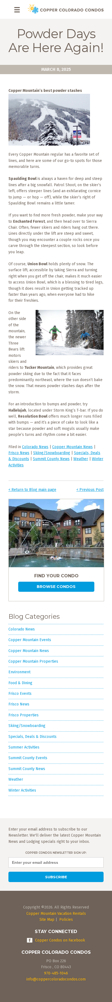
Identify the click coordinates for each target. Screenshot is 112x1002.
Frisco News (18, 453)
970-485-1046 (56, 973)
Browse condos (56, 586)
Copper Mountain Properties (33, 661)
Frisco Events (20, 693)
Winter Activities (22, 790)
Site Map (46, 919)
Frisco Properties (23, 715)
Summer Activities (23, 747)
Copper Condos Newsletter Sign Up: (56, 853)
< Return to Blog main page (32, 489)
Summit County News (51, 459)
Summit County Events (27, 758)
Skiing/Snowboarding (51, 453)
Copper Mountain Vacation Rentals (56, 913)
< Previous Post (90, 489)
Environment (19, 672)
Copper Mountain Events (29, 640)
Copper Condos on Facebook (60, 940)
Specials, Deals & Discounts (32, 736)
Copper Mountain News (72, 447)
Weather (80, 459)
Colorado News (35, 447)
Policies (66, 919)
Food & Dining (20, 683)
